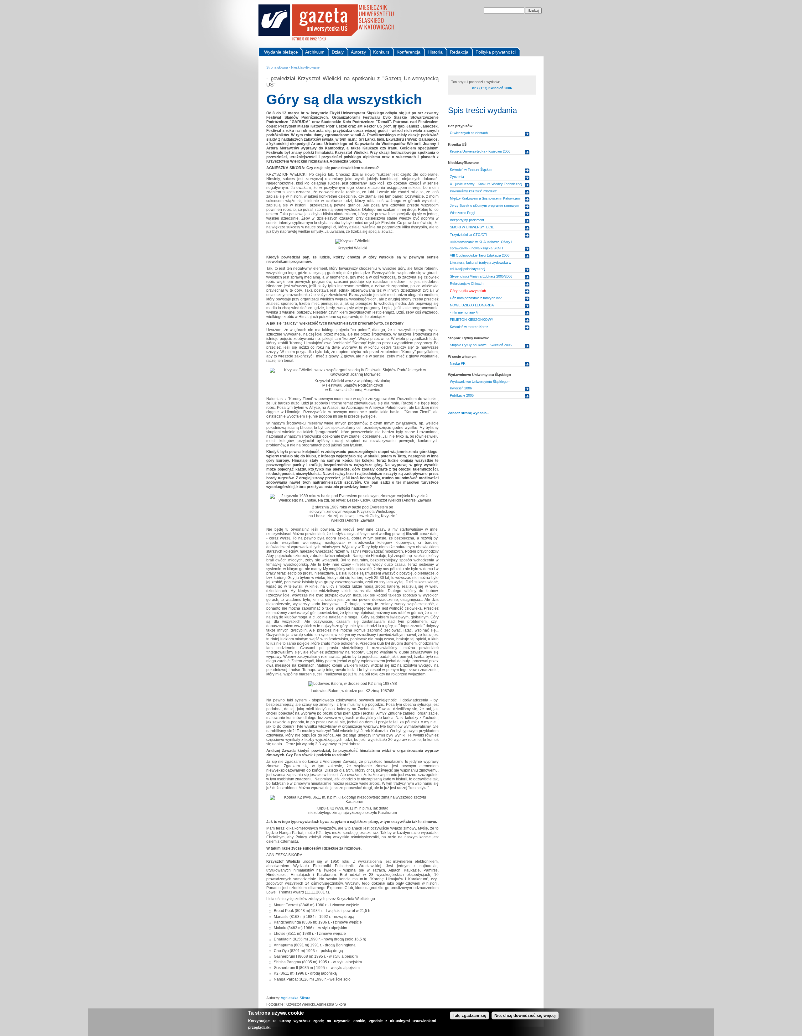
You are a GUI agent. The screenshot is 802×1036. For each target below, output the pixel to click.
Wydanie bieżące (281, 52)
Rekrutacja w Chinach (466, 283)
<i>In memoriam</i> (464, 312)
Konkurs (381, 52)
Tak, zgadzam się (469, 1015)
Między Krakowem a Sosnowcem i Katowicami (485, 198)
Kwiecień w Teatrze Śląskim (471, 169)
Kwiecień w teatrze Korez (469, 327)
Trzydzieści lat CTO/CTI (468, 235)
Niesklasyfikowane (305, 67)
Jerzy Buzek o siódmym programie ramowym (484, 205)
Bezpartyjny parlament (467, 220)
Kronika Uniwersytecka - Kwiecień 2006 (480, 151)
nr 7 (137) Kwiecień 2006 (492, 88)
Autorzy (358, 52)
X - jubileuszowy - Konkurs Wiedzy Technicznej (486, 184)
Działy (338, 52)
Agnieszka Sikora (295, 998)
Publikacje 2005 (462, 395)
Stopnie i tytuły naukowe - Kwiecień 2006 (481, 345)
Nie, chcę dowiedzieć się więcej (525, 1015)
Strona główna (277, 67)
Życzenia (457, 177)
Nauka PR (458, 363)
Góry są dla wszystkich (468, 291)
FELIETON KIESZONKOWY (471, 319)
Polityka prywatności (496, 52)
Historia (435, 52)
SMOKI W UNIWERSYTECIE (472, 227)
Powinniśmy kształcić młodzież (473, 191)
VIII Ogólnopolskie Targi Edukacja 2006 (479, 255)
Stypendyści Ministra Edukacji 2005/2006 (481, 276)
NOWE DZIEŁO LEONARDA (472, 305)
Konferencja (408, 52)
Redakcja (459, 52)
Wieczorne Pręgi (462, 213)
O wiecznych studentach (469, 133)
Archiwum (315, 52)
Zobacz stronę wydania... (468, 413)
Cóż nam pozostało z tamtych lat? (476, 298)
